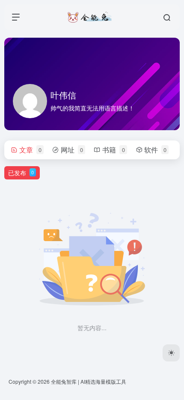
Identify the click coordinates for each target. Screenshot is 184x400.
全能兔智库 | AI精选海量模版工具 (88, 381)
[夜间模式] (171, 352)
